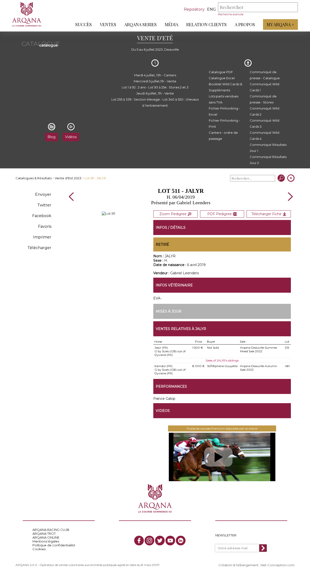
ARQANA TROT (44, 533)
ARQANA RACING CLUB (50, 530)
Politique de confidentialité (53, 545)
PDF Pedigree (219, 214)
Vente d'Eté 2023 (68, 178)
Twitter (44, 205)
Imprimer (42, 237)
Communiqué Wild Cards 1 (264, 87)
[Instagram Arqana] (149, 540)
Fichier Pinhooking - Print (224, 123)
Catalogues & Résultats (34, 178)
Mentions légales (45, 541)
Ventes (108, 24)
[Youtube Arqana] (170, 540)
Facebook (41, 215)
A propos (245, 24)
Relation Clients (206, 24)
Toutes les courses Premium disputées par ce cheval (221, 428)
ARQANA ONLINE (45, 537)
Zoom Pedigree (172, 214)
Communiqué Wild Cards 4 (264, 136)
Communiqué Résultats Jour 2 (268, 160)
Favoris (44, 226)
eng (211, 9)
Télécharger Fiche (266, 214)
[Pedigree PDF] (108, 213)
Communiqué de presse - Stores (263, 99)
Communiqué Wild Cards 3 (264, 123)
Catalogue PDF (221, 72)
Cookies (39, 549)
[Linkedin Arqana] (181, 540)
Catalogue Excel (222, 78)
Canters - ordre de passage (223, 136)
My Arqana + (280, 24)
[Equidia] (222, 457)
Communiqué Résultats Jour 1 (268, 148)
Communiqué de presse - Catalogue (265, 75)
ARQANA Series (140, 24)
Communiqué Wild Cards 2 (264, 111)
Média (171, 24)
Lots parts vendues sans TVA (223, 99)
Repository (194, 9)
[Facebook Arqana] (139, 540)
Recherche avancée (230, 14)
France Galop (164, 398)
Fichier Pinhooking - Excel (224, 111)
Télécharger (39, 247)
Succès (83, 24)
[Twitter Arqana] (160, 540)
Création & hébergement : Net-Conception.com (256, 565)
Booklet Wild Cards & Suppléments (225, 87)
